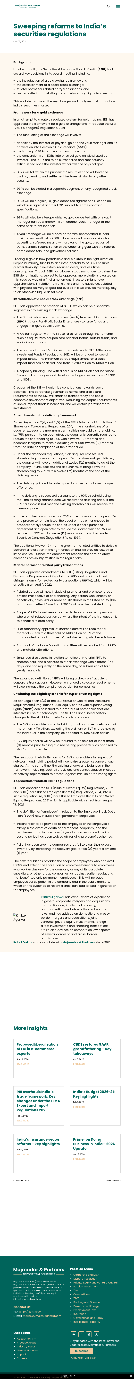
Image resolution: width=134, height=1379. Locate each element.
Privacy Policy (76, 1357)
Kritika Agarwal (52, 897)
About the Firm (26, 1339)
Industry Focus (26, 1346)
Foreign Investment (86, 1286)
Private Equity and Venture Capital (95, 1282)
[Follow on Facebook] (81, 1334)
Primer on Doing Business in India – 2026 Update (94, 1144)
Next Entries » (114, 1180)
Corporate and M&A (86, 1275)
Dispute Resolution (85, 1279)
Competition (81, 1294)
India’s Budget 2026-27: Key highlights (94, 1094)
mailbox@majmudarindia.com (42, 1316)
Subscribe (81, 1351)
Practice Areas (26, 1342)
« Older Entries (21, 1180)
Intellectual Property (86, 1322)
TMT (76, 1298)
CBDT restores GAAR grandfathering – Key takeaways (92, 1049)
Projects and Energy (86, 1306)
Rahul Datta (22, 942)
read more (23, 1064)
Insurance (79, 1314)
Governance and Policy (88, 1318)
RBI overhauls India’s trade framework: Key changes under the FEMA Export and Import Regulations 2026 (38, 1100)
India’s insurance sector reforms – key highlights (38, 1141)
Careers (22, 1358)
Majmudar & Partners (78, 942)
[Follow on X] (96, 1334)
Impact (21, 1354)
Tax (75, 1290)
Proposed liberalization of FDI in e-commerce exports (37, 1049)
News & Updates (27, 1350)
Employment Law (84, 1310)
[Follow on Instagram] (89, 1334)
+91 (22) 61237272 (29, 1312)
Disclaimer (90, 1357)
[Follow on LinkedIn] (73, 1334)
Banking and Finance (86, 1302)
